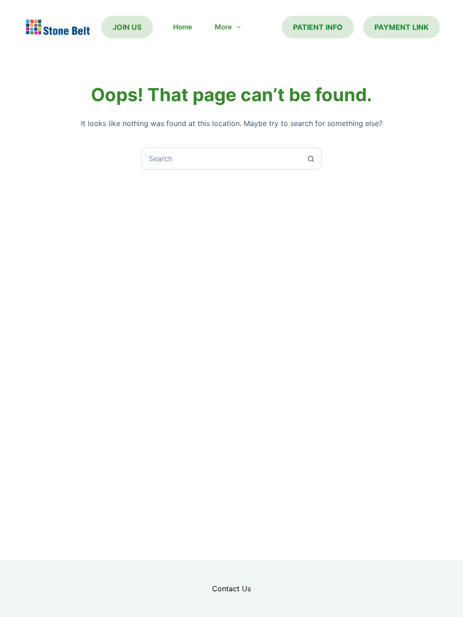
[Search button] (310, 158)
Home (182, 27)
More (223, 27)
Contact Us (231, 588)
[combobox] (221, 158)
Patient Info (318, 27)
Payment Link (401, 27)
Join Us (127, 27)
